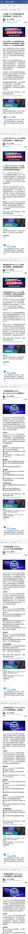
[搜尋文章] (24, 2)
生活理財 (25, 5)
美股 (5, 5)
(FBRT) (4, 174)
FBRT (5, 237)
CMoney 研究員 (12, 9)
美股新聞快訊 (9, 22)
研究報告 (9, 5)
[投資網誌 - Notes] (9, 2)
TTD (4, 847)
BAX (4, 519)
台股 (2, 5)
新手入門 (20, 5)
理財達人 (14, 5)
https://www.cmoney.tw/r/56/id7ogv (13, 95)
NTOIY (17, 22)
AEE (4, 680)
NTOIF (14, 22)
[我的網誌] (26, 2)
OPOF (5, 364)
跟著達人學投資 (4, 9)
